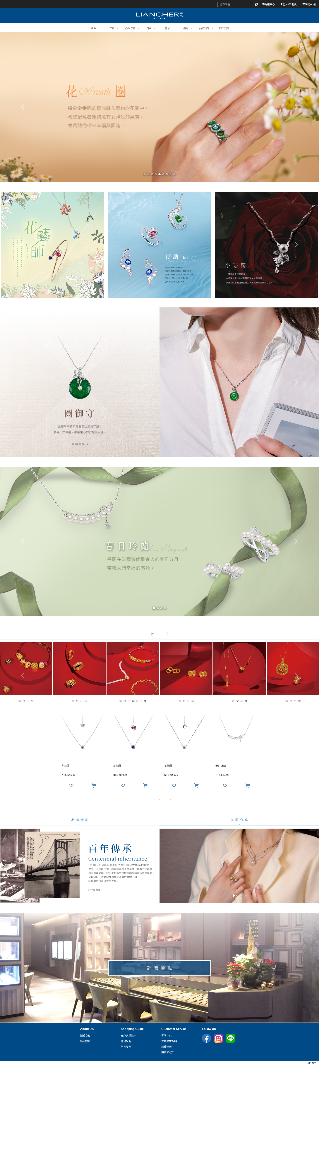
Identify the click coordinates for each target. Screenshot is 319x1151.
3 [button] (165, 800)
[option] (159, 753)
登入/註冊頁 (290, 4)
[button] (92, 27)
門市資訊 (224, 28)
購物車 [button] (310, 4)
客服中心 (270, 4)
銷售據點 (85, 1041)
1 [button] (154, 800)
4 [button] (170, 800)
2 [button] (159, 800)
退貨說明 (126, 1041)
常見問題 (126, 1046)
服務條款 (166, 1046)
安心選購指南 (128, 1035)
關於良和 (85, 1035)
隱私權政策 (167, 1052)
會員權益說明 (169, 1041)
